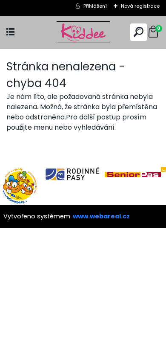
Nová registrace (140, 6)
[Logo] (83, 32)
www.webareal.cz (101, 216)
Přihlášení (95, 6)
